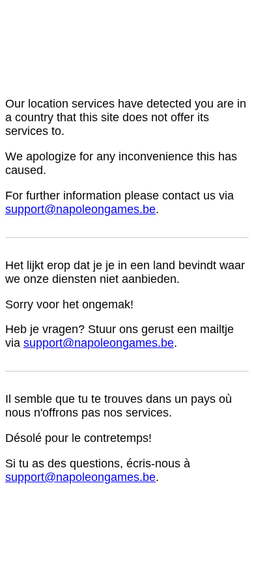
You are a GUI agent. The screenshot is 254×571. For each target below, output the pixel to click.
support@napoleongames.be (80, 209)
